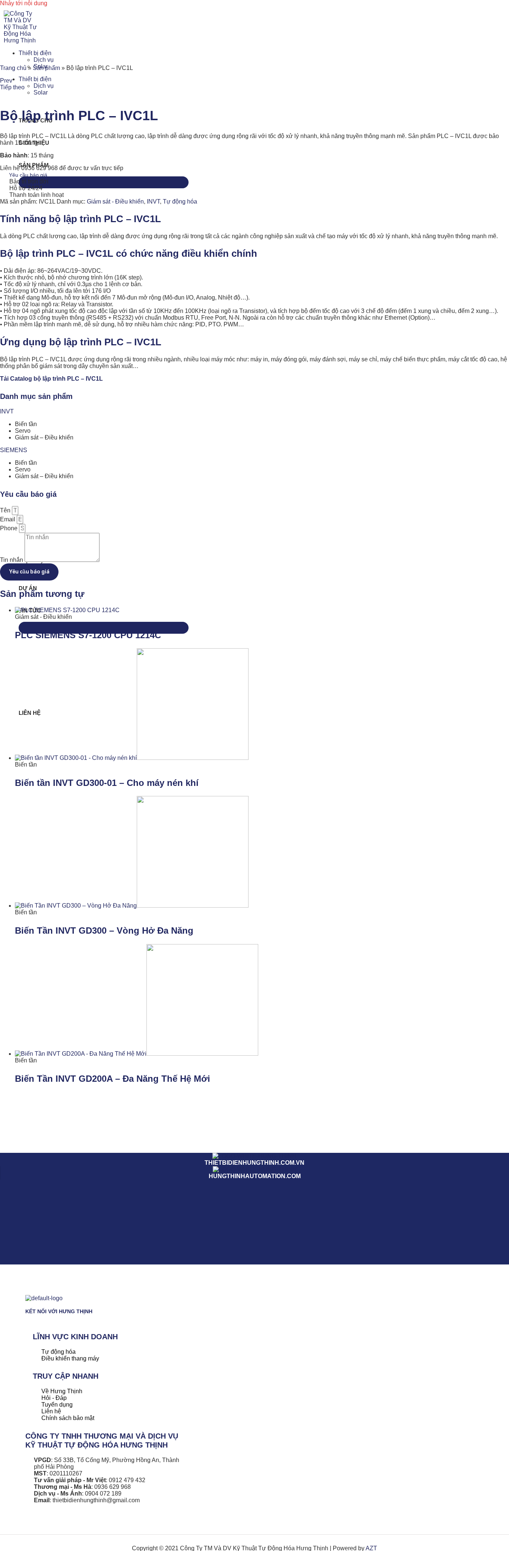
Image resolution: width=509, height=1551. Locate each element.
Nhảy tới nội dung (23, 3)
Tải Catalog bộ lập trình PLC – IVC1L (51, 378)
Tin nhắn (12, 560)
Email (8, 519)
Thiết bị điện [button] (35, 53)
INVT (153, 201)
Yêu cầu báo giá (28, 175)
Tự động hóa (180, 201)
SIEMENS (13, 450)
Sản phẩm (46, 68)
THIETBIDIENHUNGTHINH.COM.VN (254, 1163)
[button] (254, 411)
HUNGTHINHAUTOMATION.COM (255, 1176)
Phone (9, 528)
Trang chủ (13, 68)
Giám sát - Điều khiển (115, 201)
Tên (6, 510)
